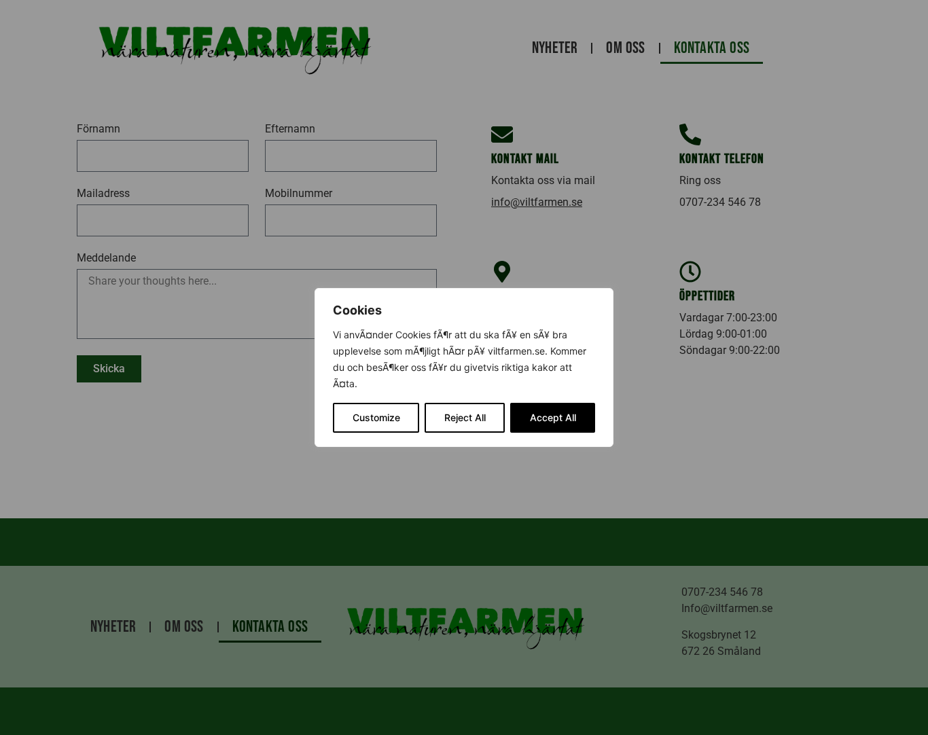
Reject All (465, 417)
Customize (376, 417)
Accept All (553, 417)
